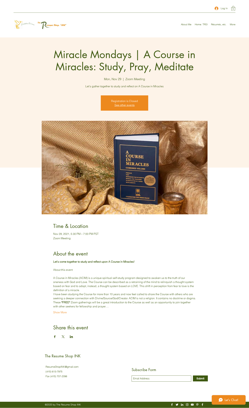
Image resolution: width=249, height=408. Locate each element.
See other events (125, 105)
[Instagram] (187, 404)
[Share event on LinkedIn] (71, 336)
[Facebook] (172, 404)
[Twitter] (177, 404)
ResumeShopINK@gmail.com (62, 366)
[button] (233, 8)
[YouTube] (192, 404)
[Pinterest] (197, 404)
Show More (60, 312)
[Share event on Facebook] (54, 336)
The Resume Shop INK (62, 356)
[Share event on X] (63, 336)
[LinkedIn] (182, 404)
